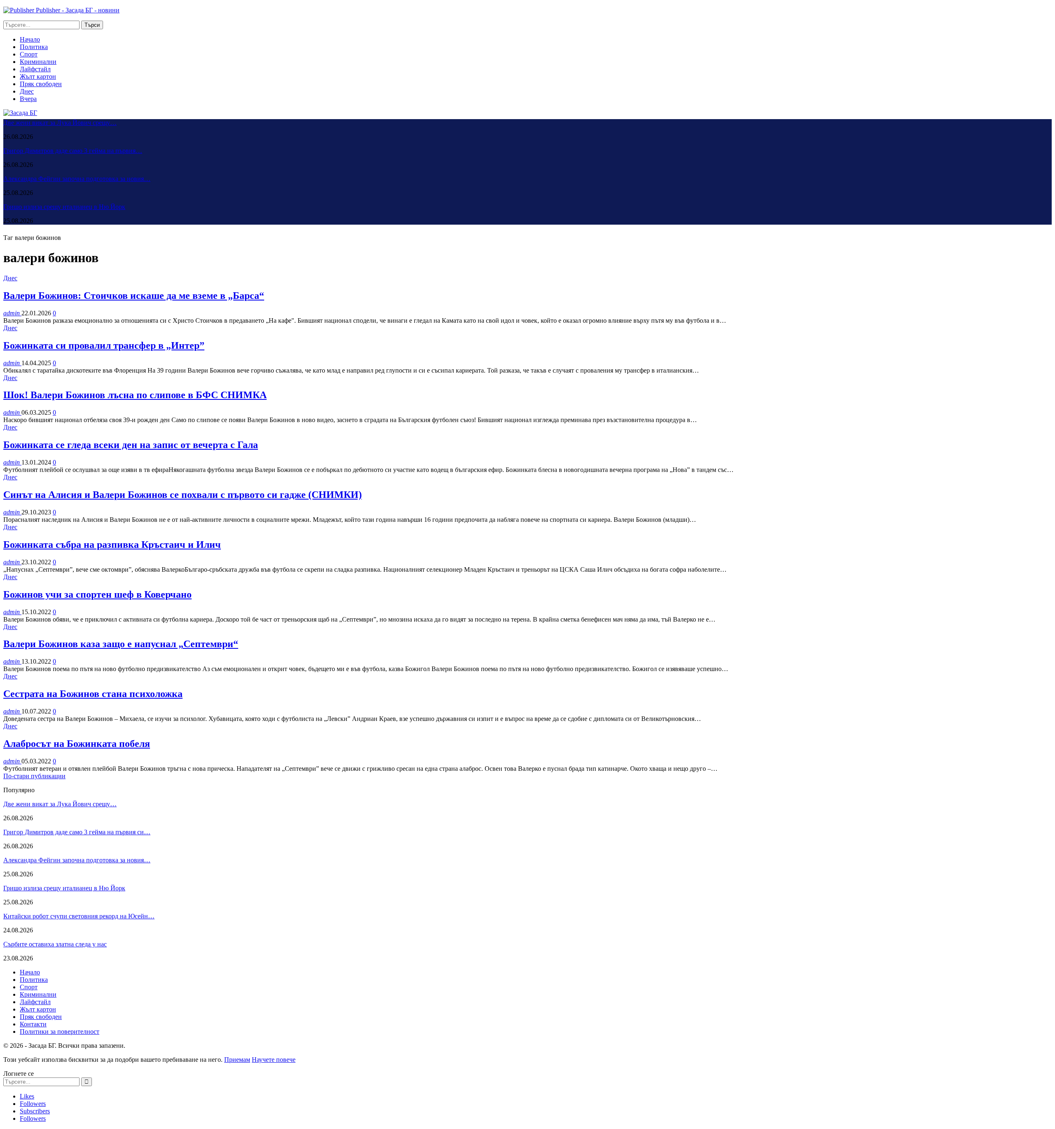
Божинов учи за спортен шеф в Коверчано (97, 594)
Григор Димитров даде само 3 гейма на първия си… (76, 832)
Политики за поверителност (59, 1031)
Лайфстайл (35, 69)
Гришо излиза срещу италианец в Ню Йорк (64, 206)
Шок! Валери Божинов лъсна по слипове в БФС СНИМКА (135, 395)
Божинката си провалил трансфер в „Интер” (103, 345)
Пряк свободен (41, 83)
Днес (27, 91)
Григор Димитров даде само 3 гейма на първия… (72, 150)
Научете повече (273, 1059)
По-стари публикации (34, 775)
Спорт (29, 54)
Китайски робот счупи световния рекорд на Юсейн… (79, 916)
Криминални (38, 61)
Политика (34, 46)
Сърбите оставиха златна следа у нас (55, 944)
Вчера (28, 98)
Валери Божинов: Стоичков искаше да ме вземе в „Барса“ (133, 295)
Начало (30, 39)
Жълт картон (38, 76)
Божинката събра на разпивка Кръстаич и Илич (112, 544)
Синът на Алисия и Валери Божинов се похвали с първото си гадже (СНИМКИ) (182, 494)
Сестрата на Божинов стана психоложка (93, 693)
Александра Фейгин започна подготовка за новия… (76, 178)
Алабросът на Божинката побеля (76, 743)
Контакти (33, 1024)
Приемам (237, 1059)
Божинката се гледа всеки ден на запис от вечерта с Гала (130, 444)
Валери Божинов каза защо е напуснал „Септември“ (120, 643)
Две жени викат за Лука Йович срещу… (60, 122)
